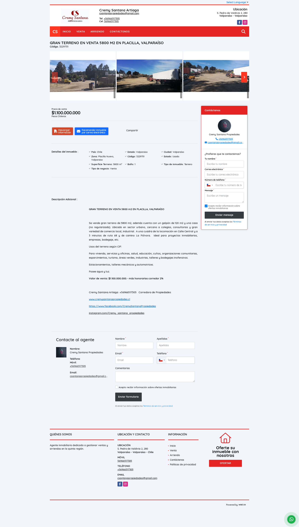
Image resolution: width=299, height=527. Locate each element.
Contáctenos (120, 31)
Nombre (120, 338)
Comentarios (122, 368)
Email (119, 353)
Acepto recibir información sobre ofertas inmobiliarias (147, 387)
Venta (80, 31)
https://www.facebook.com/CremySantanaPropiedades (122, 306)
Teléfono (162, 353)
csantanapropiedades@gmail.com (119, 13)
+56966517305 (112, 18)
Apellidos (163, 338)
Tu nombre (210, 158)
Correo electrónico (214, 169)
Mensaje (209, 190)
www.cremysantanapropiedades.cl (109, 299)
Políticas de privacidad (183, 464)
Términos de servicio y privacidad (158, 406)
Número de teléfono (215, 179)
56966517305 (111, 21)
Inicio (67, 31)
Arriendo (97, 31)
